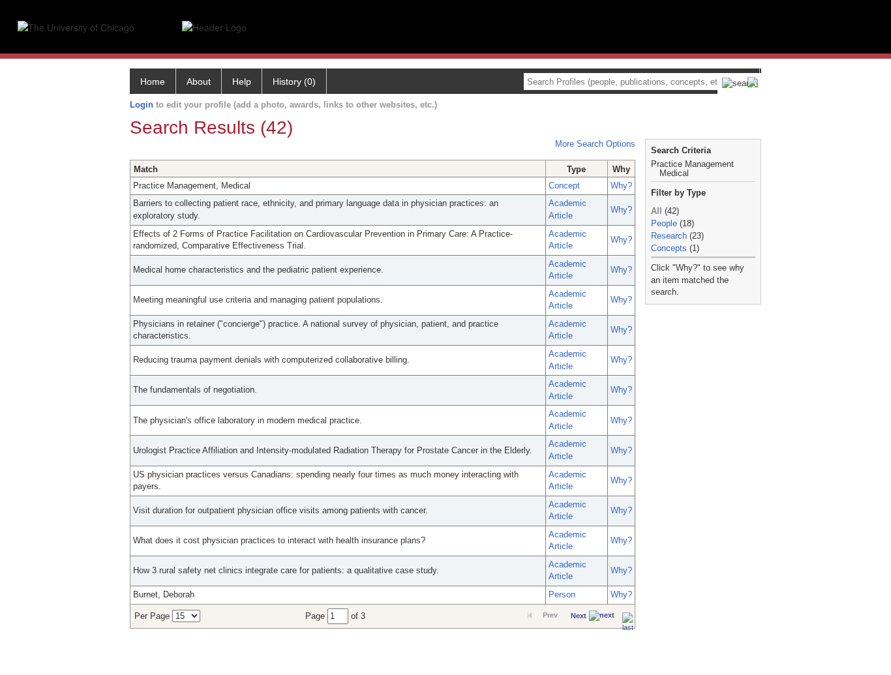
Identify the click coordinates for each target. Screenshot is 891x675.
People (664, 223)
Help (241, 81)
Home (152, 81)
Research (669, 236)
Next (578, 616)
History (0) (294, 81)
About (199, 81)
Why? (621, 185)
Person (562, 594)
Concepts (669, 248)
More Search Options (595, 144)
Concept (564, 185)
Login (141, 105)
